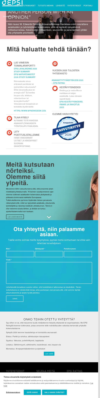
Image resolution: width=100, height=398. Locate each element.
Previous (5, 25)
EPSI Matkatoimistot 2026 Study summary (24, 75)
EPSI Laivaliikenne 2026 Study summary (25, 70)
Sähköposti (40, 249)
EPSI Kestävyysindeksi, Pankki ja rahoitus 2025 (71, 104)
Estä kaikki (32, 392)
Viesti (9, 260)
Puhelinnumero (70, 249)
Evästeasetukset (13, 392)
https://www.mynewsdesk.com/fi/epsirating (37, 110)
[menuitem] (7, 5)
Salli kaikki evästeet (54, 392)
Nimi (8, 249)
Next (92, 25)
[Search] (15, 16)
